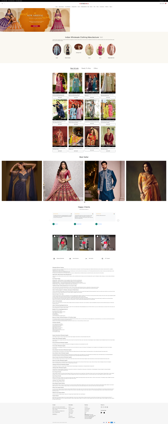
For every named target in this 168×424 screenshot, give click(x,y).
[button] (52, 29)
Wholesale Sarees (54, 280)
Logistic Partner (71, 412)
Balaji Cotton (86, 385)
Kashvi (71, 378)
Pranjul (65, 384)
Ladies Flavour (83, 373)
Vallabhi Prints (107, 398)
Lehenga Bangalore (94, 369)
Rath (79, 377)
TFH (101, 377)
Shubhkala (57, 381)
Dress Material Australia (75, 351)
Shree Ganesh (99, 385)
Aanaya (57, 399)
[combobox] (3, 3)
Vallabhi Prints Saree (111, 377)
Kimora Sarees (66, 378)
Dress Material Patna (89, 354)
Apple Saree (54, 377)
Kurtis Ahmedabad (99, 347)
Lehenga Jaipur (84, 369)
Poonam (57, 374)
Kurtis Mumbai (54, 347)
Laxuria (96, 398)
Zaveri (77, 397)
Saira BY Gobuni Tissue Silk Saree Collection (92, 148)
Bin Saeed (75, 385)
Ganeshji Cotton (93, 384)
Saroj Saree (67, 377)
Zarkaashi (59, 378)
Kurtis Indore (68, 347)
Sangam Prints (63, 377)
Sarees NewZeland (83, 336)
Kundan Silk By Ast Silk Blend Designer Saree (92, 121)
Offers (96, 68)
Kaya (97, 373)
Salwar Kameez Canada (69, 358)
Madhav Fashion (54, 385)
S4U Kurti (62, 398)
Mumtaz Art (68, 384)
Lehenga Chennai (65, 370)
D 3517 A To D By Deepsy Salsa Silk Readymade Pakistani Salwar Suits (74, 95)
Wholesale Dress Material (56, 282)
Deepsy (68, 385)
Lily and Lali (90, 374)
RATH (60, 398)
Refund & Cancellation (72, 417)
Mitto (93, 374)
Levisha (87, 384)
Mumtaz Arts (107, 397)
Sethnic (91, 377)
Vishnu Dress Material (81, 385)
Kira (68, 378)
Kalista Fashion (58, 377)
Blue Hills (84, 374)
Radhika (56, 373)
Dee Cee (79, 373)
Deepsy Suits (99, 397)
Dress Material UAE (104, 351)
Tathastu (61, 381)
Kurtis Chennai (54, 348)
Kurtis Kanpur (84, 347)
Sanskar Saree (71, 377)
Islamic (91, 6)
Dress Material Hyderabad (63, 354)
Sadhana (108, 384)
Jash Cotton (72, 384)
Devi (95, 373)
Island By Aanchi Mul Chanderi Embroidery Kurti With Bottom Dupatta (107, 122)
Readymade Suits (84, 6)
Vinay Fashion (112, 384)
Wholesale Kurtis (54, 281)
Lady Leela (80, 374)
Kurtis (79, 6)
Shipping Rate (70, 416)
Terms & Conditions (71, 408)
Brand (85, 412)
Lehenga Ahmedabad (107, 369)
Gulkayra (85, 397)
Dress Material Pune (83, 354)
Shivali (107, 374)
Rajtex (74, 377)
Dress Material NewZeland (97, 351)
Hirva (67, 374)
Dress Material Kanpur (102, 354)
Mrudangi (62, 374)
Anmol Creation (98, 377)
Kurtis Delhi (64, 347)
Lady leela (88, 397)
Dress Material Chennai (85, 355)
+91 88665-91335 (57, 412)
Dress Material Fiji (62, 351)
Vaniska (99, 373)
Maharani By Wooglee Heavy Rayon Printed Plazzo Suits (91, 95)
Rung (95, 374)
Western (106, 6)
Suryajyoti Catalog (68, 397)
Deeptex (102, 373)
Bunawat (84, 377)
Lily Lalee (110, 373)
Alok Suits (53, 384)
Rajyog (81, 377)
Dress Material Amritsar (72, 355)
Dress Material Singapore (82, 351)
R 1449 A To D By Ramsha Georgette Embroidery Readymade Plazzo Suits (58, 95)
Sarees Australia (68, 336)
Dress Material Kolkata (79, 355)
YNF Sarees (54, 378)
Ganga (103, 384)
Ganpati (66, 385)
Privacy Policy (71, 409)
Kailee (66, 373)
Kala (85, 384)
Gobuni (107, 377)
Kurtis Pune (72, 347)
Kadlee (113, 373)
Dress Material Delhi (70, 354)
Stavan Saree (87, 377)
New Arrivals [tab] (74, 68)
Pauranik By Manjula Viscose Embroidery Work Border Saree (58, 149)
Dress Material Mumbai (55, 354)
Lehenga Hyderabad (60, 369)
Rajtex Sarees (54, 397)
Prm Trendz (59, 385)
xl (74, 91)
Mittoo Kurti (85, 398)
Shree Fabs (103, 397)
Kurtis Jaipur (80, 347)
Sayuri (83, 397)
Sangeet (91, 398)
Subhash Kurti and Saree (61, 373)
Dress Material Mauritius (90, 351)
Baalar (105, 384)
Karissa (59, 374)
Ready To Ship (86, 68)
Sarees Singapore (73, 336)
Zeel (55, 381)
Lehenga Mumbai (54, 369)
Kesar (63, 381)
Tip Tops (98, 374)
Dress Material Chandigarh (56, 355)
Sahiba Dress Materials (99, 384)
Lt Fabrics (94, 377)
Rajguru (101, 398)
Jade (89, 385)
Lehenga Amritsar (54, 370)
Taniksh (53, 373)
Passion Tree (92, 373)
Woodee (105, 373)
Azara (89, 384)
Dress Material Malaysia (55, 351)
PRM (71, 373)
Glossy (91, 385)
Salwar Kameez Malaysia (55, 358)
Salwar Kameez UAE (106, 358)
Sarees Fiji (58, 336)
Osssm (78, 374)
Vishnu (110, 398)
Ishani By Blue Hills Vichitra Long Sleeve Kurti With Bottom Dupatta (108, 149)
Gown (88, 6)
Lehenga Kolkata (60, 370)
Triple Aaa (62, 385)
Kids (94, 6)
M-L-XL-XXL (108, 118)
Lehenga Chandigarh (101, 369)
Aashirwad (80, 397)
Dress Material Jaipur (95, 354)
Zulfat (95, 385)
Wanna (70, 374)
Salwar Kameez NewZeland (99, 358)
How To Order (71, 413)
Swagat (80, 398)
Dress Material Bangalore (108, 354)
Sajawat (78, 398)
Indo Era (65, 374)
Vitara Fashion (88, 373)
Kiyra (57, 378)
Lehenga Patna (80, 369)
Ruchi (73, 378)
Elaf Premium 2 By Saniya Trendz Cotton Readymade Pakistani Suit (107, 95)
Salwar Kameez (61, 6)
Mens (97, 6)
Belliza (78, 384)
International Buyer (87, 408)
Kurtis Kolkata (110, 347)
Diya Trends (74, 373)
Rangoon (68, 373)
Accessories (102, 6)
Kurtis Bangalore (89, 347)
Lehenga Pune (75, 369)
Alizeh (77, 373)
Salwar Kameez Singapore (83, 358)
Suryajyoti (62, 384)
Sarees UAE (88, 336)
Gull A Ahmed (72, 385)
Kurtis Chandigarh (94, 347)
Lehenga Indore (70, 369)
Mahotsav (103, 377)
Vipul (75, 378)
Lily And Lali (92, 397)
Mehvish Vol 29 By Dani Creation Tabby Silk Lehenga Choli (75, 149)
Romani (75, 384)
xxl (76, 91)
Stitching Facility (87, 409)
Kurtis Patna (76, 347)
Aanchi (98, 398)
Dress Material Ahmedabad (64, 355)
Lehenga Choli (74, 6)
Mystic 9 (87, 374)
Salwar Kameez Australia (76, 358)
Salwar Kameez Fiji (62, 358)
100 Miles (53, 374)
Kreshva (103, 398)
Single (111, 6)
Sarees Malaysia (54, 336)
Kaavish (59, 399)
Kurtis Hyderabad (59, 347)
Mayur (59, 384)
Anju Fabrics (104, 374)
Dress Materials (67, 6)
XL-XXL (60, 91)
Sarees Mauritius (78, 336)
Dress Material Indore (76, 354)
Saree (56, 6)
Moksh (107, 373)
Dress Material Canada (68, 351)
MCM (93, 385)
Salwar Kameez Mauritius (91, 358)
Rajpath (77, 377)
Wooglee (72, 374)
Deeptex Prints (63, 397)
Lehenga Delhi (66, 369)
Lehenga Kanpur (89, 369)
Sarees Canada (63, 336)
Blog (85, 413)
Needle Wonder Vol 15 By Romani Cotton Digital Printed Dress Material (75, 122)
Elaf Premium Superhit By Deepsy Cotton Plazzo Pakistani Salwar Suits (59, 122)
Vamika (110, 374)
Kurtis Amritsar (105, 347)
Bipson (80, 384)
